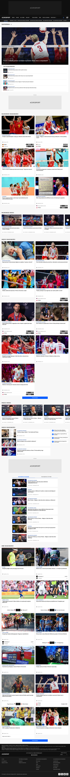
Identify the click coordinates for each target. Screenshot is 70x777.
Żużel (37, 764)
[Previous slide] (2, 20)
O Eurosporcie (4, 761)
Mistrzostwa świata (56, 769)
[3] (34, 755)
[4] (35, 755)
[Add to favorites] (11, 24)
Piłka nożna (38, 761)
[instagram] (67, 774)
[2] (33, 755)
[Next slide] (67, 20)
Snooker (37, 769)
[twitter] (62, 774)
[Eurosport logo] (6, 17)
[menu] (64, 17)
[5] (36, 755)
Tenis (37, 762)
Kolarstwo (38, 767)
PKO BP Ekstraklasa (56, 762)
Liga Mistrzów (55, 761)
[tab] (23, 477)
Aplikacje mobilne (5, 762)
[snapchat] (65, 774)
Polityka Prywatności (22, 762)
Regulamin (21, 761)
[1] (31, 755)
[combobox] (63, 754)
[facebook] (59, 774)
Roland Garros (55, 764)
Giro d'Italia (55, 767)
